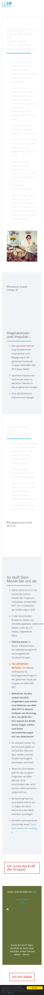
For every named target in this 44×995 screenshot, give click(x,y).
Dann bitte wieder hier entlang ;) (24, 828)
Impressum (22, 899)
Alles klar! (34, 988)
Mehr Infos (11, 993)
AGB (22, 902)
